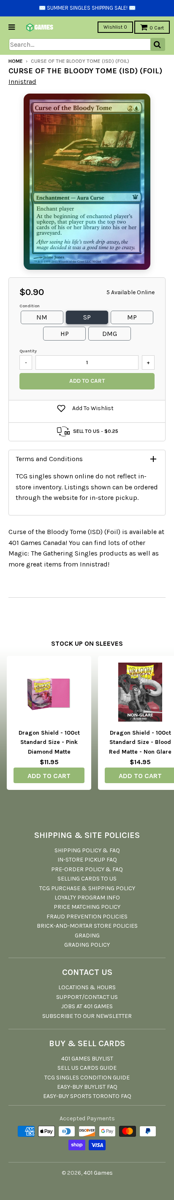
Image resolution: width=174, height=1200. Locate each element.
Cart (157, 28)
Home (15, 61)
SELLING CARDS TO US (87, 878)
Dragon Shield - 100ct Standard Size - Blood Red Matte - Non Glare (140, 742)
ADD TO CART (49, 776)
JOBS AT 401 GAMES (87, 1006)
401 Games (98, 1172)
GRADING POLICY (87, 944)
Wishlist (115, 27)
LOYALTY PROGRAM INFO (87, 897)
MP (132, 317)
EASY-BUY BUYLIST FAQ (87, 1086)
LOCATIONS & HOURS (87, 987)
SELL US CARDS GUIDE (87, 1067)
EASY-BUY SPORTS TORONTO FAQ (87, 1096)
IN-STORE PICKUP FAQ (87, 859)
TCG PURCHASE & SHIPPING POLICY (87, 888)
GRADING (87, 935)
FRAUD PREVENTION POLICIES (87, 916)
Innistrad (22, 82)
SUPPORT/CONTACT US (87, 997)
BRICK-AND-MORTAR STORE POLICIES (87, 925)
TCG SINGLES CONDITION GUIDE (87, 1077)
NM (41, 317)
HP (64, 334)
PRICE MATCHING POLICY (87, 906)
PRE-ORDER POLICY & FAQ (87, 869)
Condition (29, 306)
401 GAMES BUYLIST (87, 1058)
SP (87, 317)
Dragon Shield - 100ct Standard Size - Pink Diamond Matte (49, 742)
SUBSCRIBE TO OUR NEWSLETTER (87, 1016)
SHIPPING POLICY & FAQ (87, 850)
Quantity (28, 351)
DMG (109, 334)
